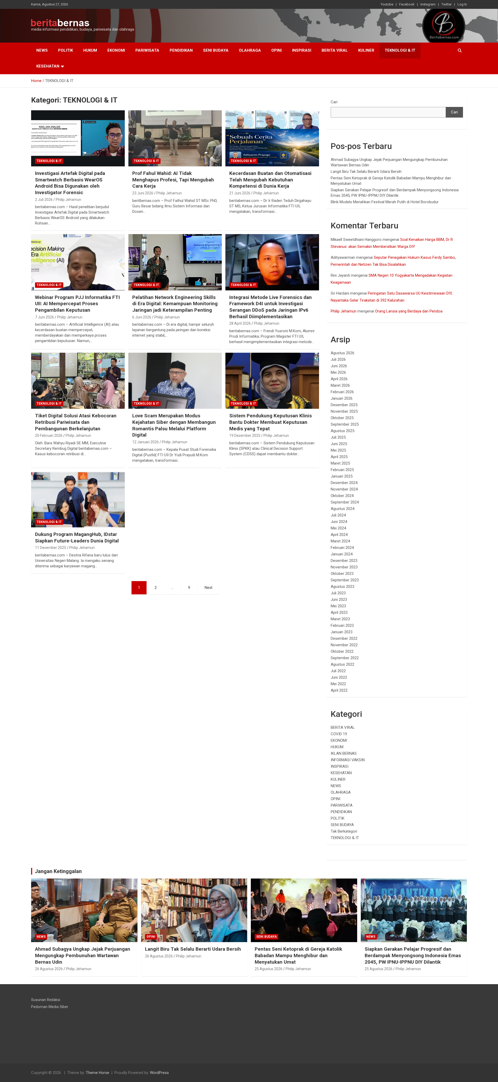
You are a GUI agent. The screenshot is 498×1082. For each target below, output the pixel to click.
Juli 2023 (338, 593)
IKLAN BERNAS (344, 753)
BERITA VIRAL (335, 50)
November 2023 (344, 567)
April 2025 (339, 456)
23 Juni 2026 (142, 193)
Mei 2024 (338, 528)
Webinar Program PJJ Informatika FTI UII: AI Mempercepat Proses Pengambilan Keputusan (77, 303)
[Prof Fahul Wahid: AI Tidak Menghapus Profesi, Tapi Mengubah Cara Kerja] (175, 138)
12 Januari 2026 (145, 442)
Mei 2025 (338, 450)
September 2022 (345, 658)
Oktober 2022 (342, 651)
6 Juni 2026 (141, 317)
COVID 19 (339, 734)
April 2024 (339, 534)
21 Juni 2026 (239, 193)
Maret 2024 (340, 541)
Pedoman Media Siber (49, 1006)
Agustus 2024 (342, 508)
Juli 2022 (338, 671)
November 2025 (344, 411)
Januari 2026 (341, 398)
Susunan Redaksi (45, 999)
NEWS (42, 50)
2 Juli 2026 (44, 200)
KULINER (366, 50)
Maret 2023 (340, 619)
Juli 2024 (338, 515)
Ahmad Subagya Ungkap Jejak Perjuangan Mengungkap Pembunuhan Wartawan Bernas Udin (82, 955)
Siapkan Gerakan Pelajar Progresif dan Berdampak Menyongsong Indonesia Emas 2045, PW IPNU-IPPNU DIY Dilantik (413, 955)
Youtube (387, 4)
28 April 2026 (240, 323)
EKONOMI (116, 50)
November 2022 (344, 645)
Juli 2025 (338, 437)
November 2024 (344, 489)
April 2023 (339, 612)
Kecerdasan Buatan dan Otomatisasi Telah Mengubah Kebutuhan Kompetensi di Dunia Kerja (270, 179)
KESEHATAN (47, 66)
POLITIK (65, 50)
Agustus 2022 (342, 664)
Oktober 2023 (342, 573)
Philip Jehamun (68, 200)
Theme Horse (97, 1072)
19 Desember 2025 (244, 435)
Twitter (446, 4)
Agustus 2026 (342, 353)
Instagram (427, 4)
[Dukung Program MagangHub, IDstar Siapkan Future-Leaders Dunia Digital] (78, 499)
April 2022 (339, 690)
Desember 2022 (344, 638)
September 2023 (345, 580)
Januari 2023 (341, 632)
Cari (334, 102)
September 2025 (345, 424)
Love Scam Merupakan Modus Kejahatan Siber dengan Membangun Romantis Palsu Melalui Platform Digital (174, 425)
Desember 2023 (344, 560)
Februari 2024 (342, 547)
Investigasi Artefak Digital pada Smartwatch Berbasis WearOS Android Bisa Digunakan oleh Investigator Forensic (70, 182)
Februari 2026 (342, 392)
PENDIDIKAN (181, 50)
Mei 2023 (338, 606)
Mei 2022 (338, 684)
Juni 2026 (339, 366)
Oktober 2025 (342, 418)
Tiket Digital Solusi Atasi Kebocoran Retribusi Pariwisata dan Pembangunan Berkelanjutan (75, 422)
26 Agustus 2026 (49, 969)
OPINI (276, 50)
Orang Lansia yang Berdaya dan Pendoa (408, 311)
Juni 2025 (339, 443)
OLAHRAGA (250, 50)
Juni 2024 (339, 521)
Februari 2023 (342, 625)
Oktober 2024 (342, 495)
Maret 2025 (340, 463)
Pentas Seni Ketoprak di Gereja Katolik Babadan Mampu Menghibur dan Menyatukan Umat (298, 955)
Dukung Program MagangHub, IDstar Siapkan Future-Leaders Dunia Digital (77, 537)
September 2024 (345, 502)
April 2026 (339, 379)
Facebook (406, 4)
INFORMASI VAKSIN (348, 760)
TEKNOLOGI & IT (400, 50)
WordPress (159, 1072)
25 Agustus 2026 (268, 969)
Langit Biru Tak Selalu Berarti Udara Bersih (366, 171)
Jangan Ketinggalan (58, 871)
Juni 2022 (339, 677)
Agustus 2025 (342, 430)
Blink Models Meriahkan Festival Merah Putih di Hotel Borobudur (385, 202)
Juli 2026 (338, 359)
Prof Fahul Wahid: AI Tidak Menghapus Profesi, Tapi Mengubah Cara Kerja (173, 179)
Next (208, 587)
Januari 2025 (341, 476)
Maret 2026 (340, 385)
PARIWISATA (147, 50)
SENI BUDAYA (216, 50)
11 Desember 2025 (50, 548)
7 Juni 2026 (44, 317)
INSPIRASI (301, 50)
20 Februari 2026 (49, 435)
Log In (462, 4)
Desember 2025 (344, 405)
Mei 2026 (338, 372)
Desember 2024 (344, 482)
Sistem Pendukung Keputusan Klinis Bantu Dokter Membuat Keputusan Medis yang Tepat (270, 422)
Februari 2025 (342, 469)
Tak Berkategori (344, 831)
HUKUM (90, 50)
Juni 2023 (339, 599)
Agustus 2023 (342, 586)
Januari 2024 (341, 554)
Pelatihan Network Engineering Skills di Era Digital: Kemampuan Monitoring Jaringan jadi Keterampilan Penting (175, 303)
